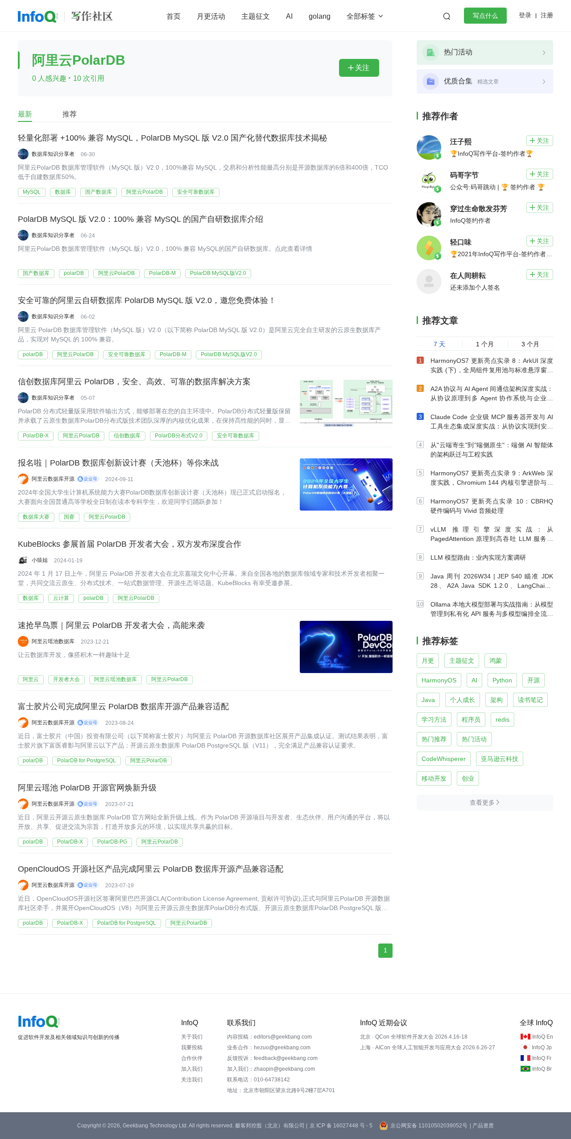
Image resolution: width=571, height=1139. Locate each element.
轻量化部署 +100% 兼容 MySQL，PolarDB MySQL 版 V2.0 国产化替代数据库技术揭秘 (172, 137)
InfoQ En (542, 1037)
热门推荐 (434, 739)
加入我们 (192, 1069)
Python (502, 680)
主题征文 (255, 16)
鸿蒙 (495, 660)
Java (428, 699)
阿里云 (31, 679)
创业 (468, 778)
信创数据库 (127, 435)
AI (289, 16)
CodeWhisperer (444, 758)
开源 (533, 680)
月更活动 (211, 16)
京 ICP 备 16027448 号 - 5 (341, 1125)
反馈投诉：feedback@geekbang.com (272, 1058)
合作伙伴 (192, 1058)
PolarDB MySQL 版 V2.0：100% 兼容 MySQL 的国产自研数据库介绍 (140, 219)
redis (502, 719)
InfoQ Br (542, 1069)
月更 (428, 660)
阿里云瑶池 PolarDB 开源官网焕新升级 (87, 787)
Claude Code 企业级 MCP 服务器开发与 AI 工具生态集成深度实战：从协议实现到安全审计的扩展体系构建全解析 (491, 426)
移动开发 (434, 778)
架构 (496, 699)
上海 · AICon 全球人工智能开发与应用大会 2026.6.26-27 (427, 1047)
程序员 (471, 719)
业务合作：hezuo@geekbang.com (268, 1047)
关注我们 (192, 1080)
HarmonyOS (439, 680)
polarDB (74, 273)
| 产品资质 (482, 1125)
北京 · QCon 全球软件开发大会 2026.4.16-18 (414, 1037)
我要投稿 (192, 1047)
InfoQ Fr (541, 1058)
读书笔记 (530, 699)
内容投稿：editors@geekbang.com (269, 1037)
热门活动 (474, 739)
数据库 (63, 192)
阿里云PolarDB (144, 192)
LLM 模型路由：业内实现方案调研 (478, 557)
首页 (173, 16)
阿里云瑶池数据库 (115, 679)
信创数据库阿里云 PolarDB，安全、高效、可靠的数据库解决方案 (134, 381)
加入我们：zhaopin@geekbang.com (271, 1069)
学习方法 (434, 719)
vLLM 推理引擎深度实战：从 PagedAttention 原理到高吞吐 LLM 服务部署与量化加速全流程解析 (491, 539)
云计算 (61, 598)
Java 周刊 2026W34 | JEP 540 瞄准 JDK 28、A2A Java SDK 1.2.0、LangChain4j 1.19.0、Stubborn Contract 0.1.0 (491, 586)
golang (320, 16)
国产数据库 (98, 192)
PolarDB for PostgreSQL (86, 760)
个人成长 (462, 699)
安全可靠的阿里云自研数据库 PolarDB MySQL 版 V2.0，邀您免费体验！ (147, 300)
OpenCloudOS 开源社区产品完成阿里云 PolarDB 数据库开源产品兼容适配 (150, 869)
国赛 (69, 517)
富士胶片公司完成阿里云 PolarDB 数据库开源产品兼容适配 (123, 706)
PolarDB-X (36, 435)
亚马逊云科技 (499, 758)
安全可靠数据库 (196, 192)
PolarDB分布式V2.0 (179, 435)
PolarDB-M (162, 273)
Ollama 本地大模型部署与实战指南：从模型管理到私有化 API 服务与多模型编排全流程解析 (491, 614)
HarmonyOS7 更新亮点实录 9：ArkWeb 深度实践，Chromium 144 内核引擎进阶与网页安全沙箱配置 (491, 482)
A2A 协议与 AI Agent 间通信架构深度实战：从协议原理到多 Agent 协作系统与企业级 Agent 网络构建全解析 (491, 398)
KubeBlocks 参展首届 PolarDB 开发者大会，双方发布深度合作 (129, 544)
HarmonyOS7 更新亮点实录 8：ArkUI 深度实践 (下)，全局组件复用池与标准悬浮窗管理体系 (491, 370)
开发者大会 (66, 679)
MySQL (32, 192)
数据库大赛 (36, 517)
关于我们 (192, 1037)
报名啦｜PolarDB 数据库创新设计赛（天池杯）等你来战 (118, 462)
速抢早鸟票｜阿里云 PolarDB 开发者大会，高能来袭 (111, 625)
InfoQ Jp (542, 1047)
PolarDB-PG (112, 842)
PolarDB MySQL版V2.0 (218, 273)
